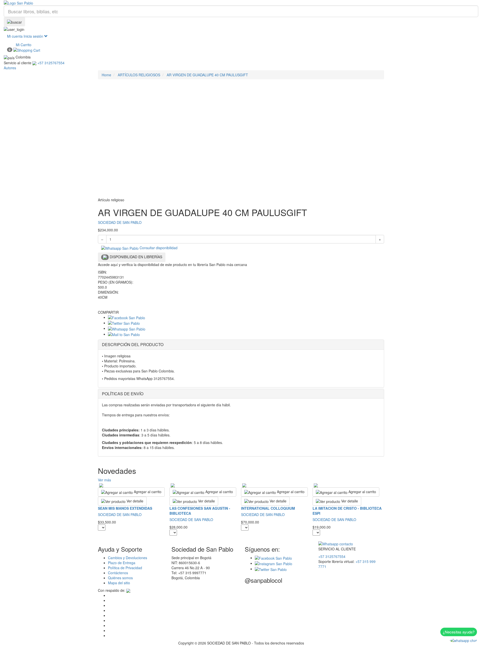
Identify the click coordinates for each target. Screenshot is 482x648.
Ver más (104, 479)
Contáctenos (118, 572)
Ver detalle (134, 500)
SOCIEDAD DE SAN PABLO (120, 222)
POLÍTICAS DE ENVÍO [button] (122, 394)
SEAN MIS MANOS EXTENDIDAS (125, 508)
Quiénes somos (120, 577)
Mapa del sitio (119, 582)
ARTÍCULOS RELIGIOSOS (139, 74)
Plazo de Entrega (121, 562)
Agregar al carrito (147, 491)
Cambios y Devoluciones (127, 557)
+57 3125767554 (331, 556)
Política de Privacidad (125, 567)
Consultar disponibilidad (158, 247)
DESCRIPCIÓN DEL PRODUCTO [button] (132, 344)
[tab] (241, 344)
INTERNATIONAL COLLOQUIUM (268, 508)
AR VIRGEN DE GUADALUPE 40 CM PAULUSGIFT (207, 74)
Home (106, 74)
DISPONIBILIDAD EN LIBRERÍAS (135, 256)
